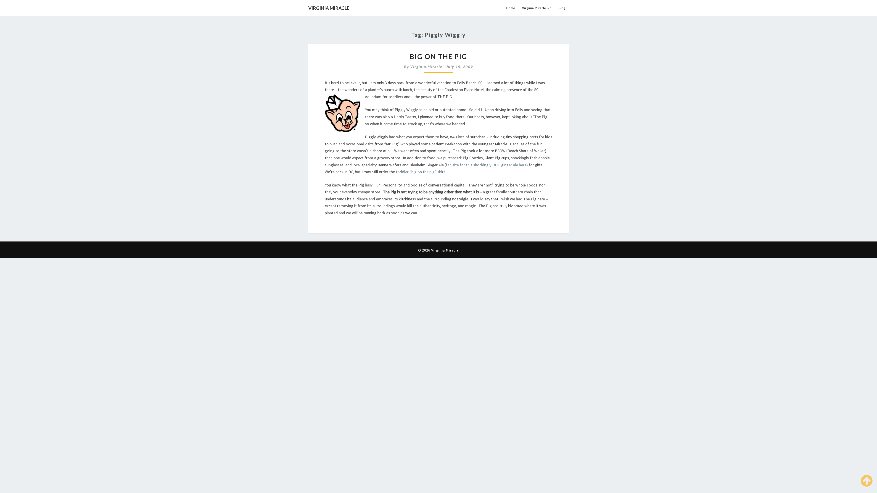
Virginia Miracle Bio (537, 8)
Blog (561, 8)
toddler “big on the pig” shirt (420, 171)
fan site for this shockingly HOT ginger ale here (486, 165)
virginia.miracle (426, 66)
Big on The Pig (438, 56)
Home (510, 8)
